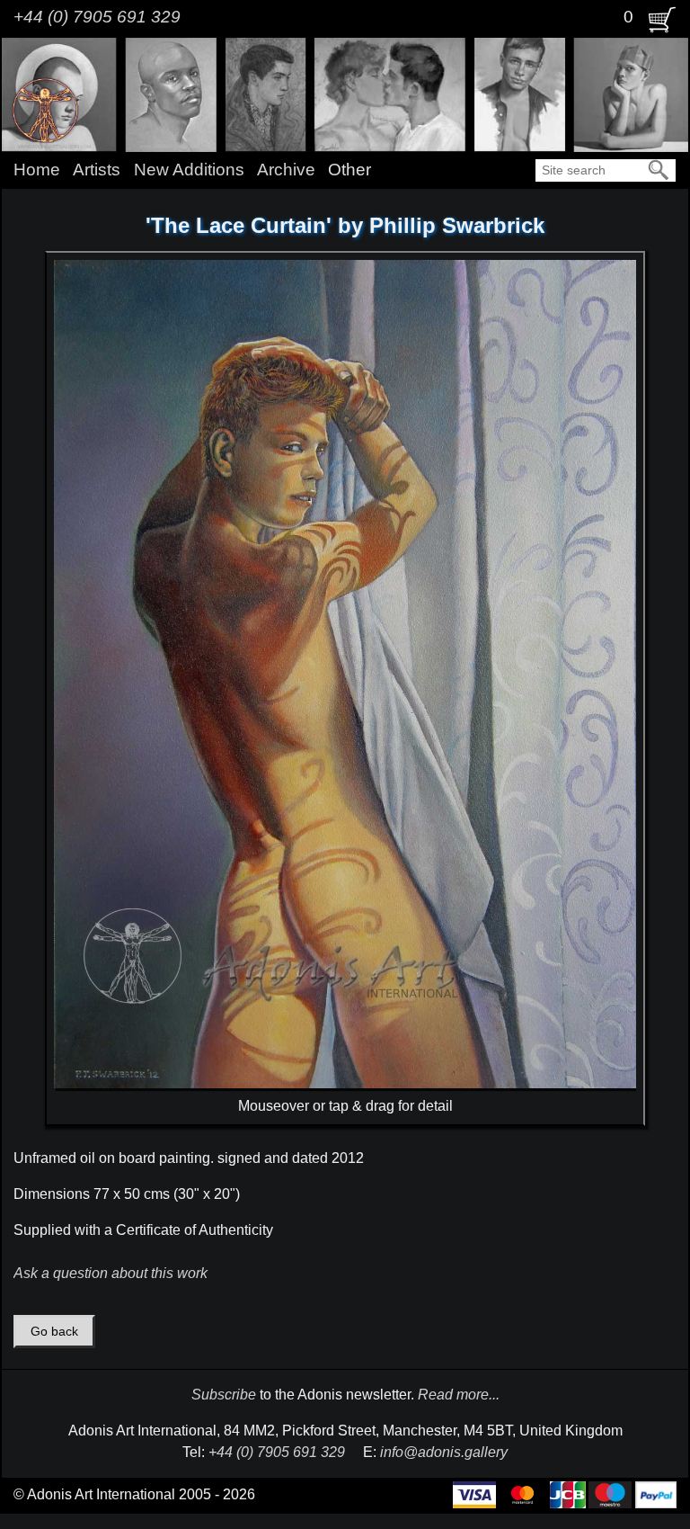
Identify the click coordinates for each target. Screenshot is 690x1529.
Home (36, 169)
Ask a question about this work (110, 1273)
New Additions (189, 169)
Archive (286, 169)
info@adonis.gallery (444, 1452)
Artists (96, 169)
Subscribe (223, 1394)
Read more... (459, 1394)
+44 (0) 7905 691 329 (97, 16)
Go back (54, 1331)
